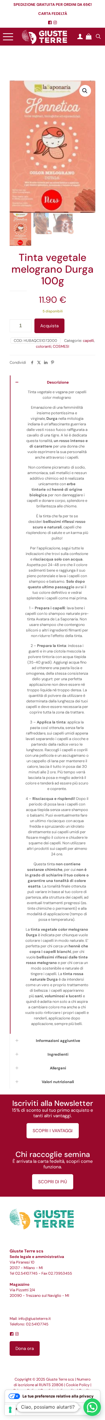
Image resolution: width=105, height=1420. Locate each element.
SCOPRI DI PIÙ (52, 1182)
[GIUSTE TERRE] (44, 36)
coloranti (43, 346)
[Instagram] (55, 22)
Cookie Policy (78, 1384)
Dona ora (24, 1348)
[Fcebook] (50, 22)
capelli (88, 340)
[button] (85, 91)
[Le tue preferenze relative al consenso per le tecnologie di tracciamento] (10, 1409)
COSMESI (61, 346)
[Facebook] (12, 1334)
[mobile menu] (8, 36)
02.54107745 (26, 1273)
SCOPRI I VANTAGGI (53, 1131)
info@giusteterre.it (34, 1318)
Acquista (49, 326)
